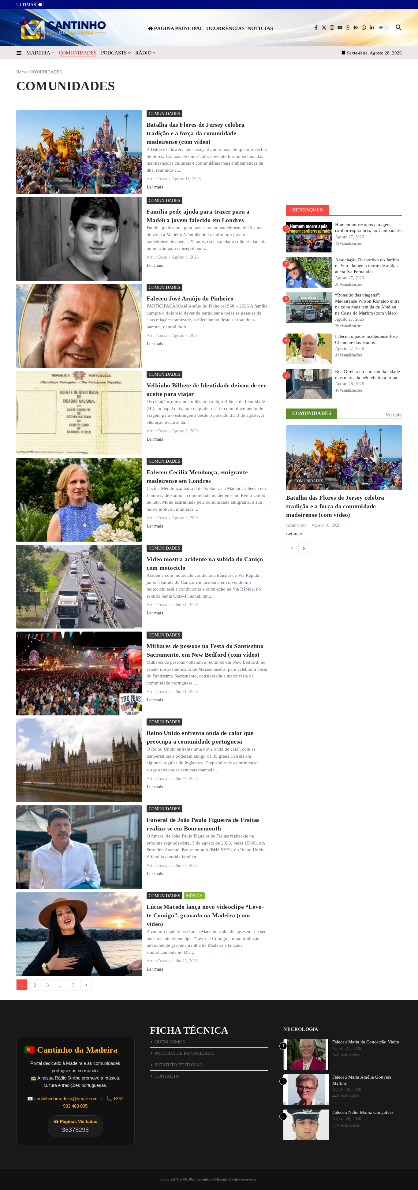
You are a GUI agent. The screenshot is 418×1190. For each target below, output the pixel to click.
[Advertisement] (344, 153)
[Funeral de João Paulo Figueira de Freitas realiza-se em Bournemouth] (79, 847)
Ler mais (155, 187)
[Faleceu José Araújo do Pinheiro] (79, 326)
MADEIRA (38, 53)
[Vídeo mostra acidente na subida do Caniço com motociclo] (79, 587)
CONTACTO (167, 1076)
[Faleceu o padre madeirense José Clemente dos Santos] (53, 6)
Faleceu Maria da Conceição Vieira (365, 1041)
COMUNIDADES (77, 53)
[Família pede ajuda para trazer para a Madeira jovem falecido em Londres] (79, 239)
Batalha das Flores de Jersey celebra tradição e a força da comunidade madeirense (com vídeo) (195, 133)
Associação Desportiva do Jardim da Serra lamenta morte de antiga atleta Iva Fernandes (367, 265)
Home (21, 72)
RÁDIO (143, 53)
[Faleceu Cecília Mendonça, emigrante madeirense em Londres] (79, 500)
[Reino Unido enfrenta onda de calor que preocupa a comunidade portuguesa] (79, 760)
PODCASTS (114, 53)
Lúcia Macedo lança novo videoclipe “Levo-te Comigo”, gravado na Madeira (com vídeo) (205, 915)
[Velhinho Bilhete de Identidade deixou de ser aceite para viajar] (79, 413)
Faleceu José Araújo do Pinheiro (190, 298)
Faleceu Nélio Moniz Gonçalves (363, 1112)
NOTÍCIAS (260, 28)
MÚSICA (194, 895)
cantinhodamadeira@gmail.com (66, 1098)
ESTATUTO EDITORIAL (179, 1064)
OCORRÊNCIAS (225, 28)
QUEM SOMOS (170, 1041)
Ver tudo (394, 414)
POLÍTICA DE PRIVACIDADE (184, 1053)
